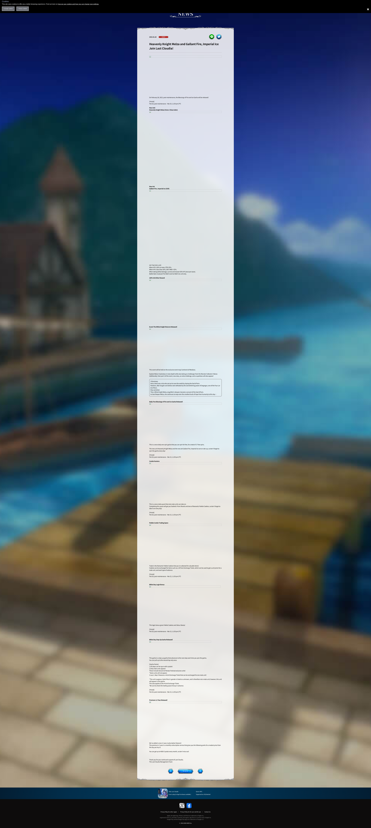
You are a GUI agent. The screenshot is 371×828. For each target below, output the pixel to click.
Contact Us (207, 812)
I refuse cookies (22, 8)
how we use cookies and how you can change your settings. (78, 4)
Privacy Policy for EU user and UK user (190, 812)
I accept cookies (8, 8)
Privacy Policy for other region (169, 812)
